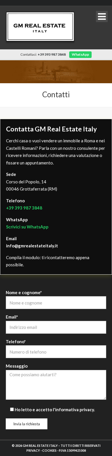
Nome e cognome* (24, 292)
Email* (12, 316)
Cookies (49, 450)
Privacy (33, 450)
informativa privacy (74, 409)
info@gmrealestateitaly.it (32, 245)
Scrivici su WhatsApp (27, 226)
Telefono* (16, 341)
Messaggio (17, 365)
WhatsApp (80, 54)
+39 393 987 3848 (24, 207)
